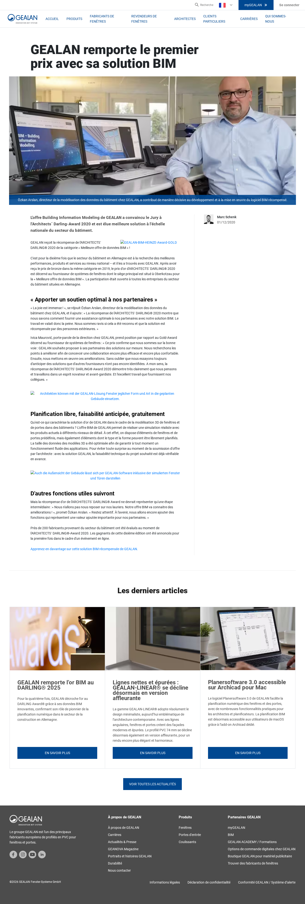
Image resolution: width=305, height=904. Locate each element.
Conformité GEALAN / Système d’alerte (266, 882)
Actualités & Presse (122, 842)
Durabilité (115, 863)
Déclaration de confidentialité (209, 882)
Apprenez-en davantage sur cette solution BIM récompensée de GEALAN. (84, 549)
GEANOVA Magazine (123, 849)
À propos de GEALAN (123, 828)
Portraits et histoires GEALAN (130, 856)
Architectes (185, 19)
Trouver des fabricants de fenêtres (253, 863)
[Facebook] (13, 854)
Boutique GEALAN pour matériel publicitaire (260, 856)
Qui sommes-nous (275, 18)
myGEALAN (253, 5)
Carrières (249, 19)
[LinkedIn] (42, 854)
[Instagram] (23, 854)
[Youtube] (32, 854)
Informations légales (165, 882)
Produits (74, 19)
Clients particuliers (214, 18)
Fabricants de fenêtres (102, 18)
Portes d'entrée (190, 835)
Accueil (52, 19)
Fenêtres (185, 828)
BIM (231, 835)
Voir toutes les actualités (152, 784)
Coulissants (187, 842)
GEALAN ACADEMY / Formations (252, 842)
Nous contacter (119, 870)
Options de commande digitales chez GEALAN (261, 849)
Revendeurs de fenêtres (144, 18)
